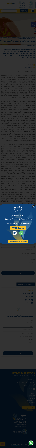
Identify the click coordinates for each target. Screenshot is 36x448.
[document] (18, 224)
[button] (33, 207)
